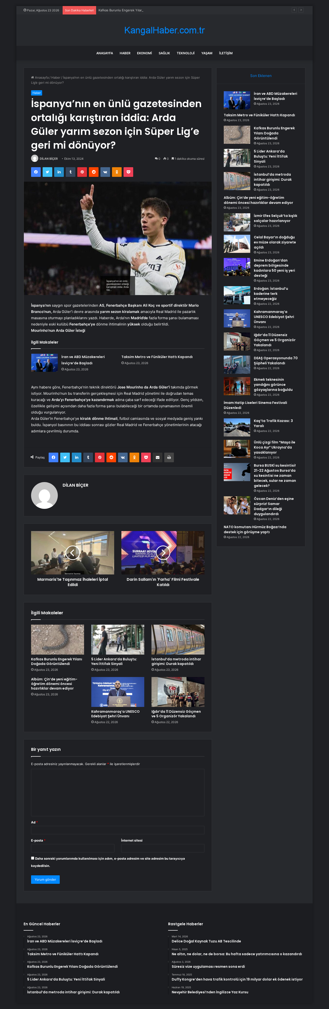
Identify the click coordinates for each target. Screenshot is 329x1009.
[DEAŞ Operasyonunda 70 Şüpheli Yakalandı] (237, 365)
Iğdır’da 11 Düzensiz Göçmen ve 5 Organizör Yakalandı (176, 714)
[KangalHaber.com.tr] (164, 30)
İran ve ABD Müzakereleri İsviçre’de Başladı (275, 96)
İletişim (226, 53)
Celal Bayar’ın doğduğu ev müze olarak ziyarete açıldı (275, 242)
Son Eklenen (261, 75)
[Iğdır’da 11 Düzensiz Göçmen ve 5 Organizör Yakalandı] (177, 692)
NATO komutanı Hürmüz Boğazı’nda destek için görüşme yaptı (255, 529)
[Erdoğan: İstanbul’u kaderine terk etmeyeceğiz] (237, 295)
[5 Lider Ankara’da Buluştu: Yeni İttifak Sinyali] (117, 640)
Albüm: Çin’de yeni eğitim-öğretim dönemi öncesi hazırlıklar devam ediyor (54, 684)
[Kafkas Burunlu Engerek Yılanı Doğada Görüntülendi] (57, 640)
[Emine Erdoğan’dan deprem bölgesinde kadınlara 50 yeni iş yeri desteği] (237, 267)
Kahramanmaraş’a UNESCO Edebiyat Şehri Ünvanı (115, 714)
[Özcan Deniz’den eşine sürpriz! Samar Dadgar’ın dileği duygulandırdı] (237, 505)
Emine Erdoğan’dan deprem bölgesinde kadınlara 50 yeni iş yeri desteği (274, 268)
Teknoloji (186, 53)
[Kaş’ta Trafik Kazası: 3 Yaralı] (237, 427)
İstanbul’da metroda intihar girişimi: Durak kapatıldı (176, 661)
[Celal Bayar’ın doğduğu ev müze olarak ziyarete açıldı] (237, 244)
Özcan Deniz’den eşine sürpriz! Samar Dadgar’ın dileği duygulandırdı (274, 506)
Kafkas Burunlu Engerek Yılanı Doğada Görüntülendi (137, 10)
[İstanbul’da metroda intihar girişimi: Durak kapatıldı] (177, 640)
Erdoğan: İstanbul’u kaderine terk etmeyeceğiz (271, 293)
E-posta (38, 840)
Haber (125, 53)
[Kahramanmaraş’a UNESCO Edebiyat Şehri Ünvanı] (117, 692)
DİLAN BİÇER (49, 158)
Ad (34, 822)
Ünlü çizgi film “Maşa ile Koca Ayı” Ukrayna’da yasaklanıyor (274, 447)
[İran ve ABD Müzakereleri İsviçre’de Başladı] (44, 363)
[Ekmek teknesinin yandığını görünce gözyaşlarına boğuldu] (237, 386)
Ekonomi (144, 53)
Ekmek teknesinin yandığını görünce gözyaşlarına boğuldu (273, 384)
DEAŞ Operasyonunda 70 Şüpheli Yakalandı (276, 361)
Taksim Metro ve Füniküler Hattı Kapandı (157, 356)
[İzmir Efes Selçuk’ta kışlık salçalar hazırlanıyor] (237, 222)
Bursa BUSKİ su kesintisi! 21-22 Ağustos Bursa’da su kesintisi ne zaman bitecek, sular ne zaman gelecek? (275, 475)
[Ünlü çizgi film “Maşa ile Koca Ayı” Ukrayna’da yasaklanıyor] (237, 449)
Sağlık (164, 53)
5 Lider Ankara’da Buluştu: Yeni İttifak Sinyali (114, 661)
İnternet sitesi (132, 840)
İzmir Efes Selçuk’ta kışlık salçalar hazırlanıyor (275, 218)
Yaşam (206, 53)
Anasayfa (104, 53)
